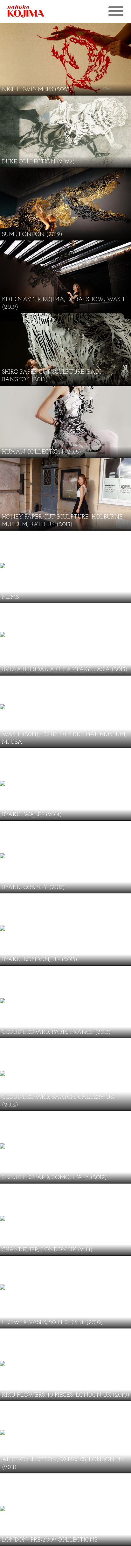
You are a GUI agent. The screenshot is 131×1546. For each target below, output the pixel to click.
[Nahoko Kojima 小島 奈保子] (32, 11)
